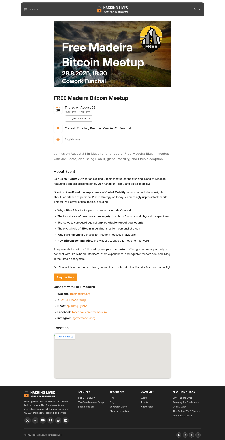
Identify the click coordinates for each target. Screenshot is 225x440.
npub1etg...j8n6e (77, 306)
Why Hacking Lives (182, 397)
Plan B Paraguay (86, 397)
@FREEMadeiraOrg (73, 300)
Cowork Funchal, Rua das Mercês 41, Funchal (98, 128)
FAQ (112, 397)
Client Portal (147, 406)
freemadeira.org (80, 293)
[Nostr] (35, 420)
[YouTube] (43, 420)
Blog (112, 402)
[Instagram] (58, 420)
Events (144, 402)
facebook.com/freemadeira (89, 312)
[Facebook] (50, 420)
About (144, 397)
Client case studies (119, 411)
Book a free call (86, 406)
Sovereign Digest (118, 406)
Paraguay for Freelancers (186, 402)
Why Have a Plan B (182, 415)
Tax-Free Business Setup (91, 402)
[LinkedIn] (66, 420)
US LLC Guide (180, 406)
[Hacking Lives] (39, 394)
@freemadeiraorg (84, 318)
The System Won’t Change (186, 411)
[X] (27, 420)
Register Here (65, 277)
